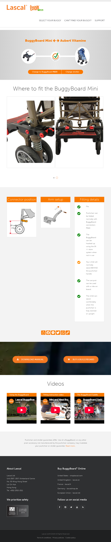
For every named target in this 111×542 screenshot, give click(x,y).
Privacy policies (58, 538)
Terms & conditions (44, 538)
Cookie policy (70, 538)
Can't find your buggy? (78, 20)
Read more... (71, 446)
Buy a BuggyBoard (83, 359)
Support (100, 20)
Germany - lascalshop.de (68, 489)
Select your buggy (50, 20)
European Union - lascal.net (69, 493)
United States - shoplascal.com (70, 476)
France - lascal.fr (64, 484)
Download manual (32, 359)
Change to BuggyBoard (44, 72)
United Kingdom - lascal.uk (69, 480)
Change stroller (72, 72)
